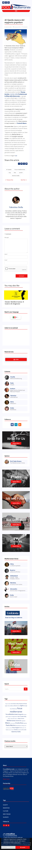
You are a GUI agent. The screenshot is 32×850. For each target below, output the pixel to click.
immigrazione (14, 716)
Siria (15, 172)
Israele (22, 716)
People (12, 384)
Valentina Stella (16, 731)
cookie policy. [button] (17, 843)
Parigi (23, 725)
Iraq (10, 172)
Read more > (6, 779)
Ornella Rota (19, 723)
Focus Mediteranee (13, 708)
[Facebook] (3, 2)
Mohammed (14, 576)
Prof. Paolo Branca (15, 461)
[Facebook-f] (4, 825)
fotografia (20, 714)
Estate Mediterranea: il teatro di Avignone (14, 303)
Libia (12, 718)
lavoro (9, 718)
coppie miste (7, 705)
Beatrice (12, 570)
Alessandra (13, 589)
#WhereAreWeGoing (16, 378)
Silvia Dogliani (16, 728)
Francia (25, 714)
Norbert (12, 388)
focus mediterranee (20, 169)
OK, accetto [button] (22, 847)
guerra (10, 716)
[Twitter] (6, 825)
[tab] (16, 359)
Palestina (25, 723)
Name (6, 254)
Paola (12, 383)
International (13, 397)
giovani (7, 716)
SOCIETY (5, 805)
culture (15, 706)
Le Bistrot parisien (15, 565)
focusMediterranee (12, 714)
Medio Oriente (21, 718)
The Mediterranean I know (17, 463)
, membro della (16, 94)
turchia (19, 729)
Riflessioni (13, 403)
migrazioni (23, 720)
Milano (7, 723)
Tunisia (16, 730)
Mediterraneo (11, 720)
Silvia (12, 402)
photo (25, 725)
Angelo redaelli (8, 703)
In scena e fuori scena (16, 584)
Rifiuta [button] (8, 847)
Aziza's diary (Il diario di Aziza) (20, 703)
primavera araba (9, 727)
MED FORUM (6, 814)
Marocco (16, 718)
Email (6, 260)
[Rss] (8, 2)
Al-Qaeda (8, 169)
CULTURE (5, 811)
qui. (16, 156)
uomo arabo (23, 729)
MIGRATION (18, 720)
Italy (25, 716)
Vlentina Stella (15, 175)
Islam (18, 716)
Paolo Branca (18, 725)
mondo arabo (12, 723)
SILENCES (6, 817)
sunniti (20, 172)
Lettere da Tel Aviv (15, 571)
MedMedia (13, 409)
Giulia (12, 408)
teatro (23, 727)
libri (13, 718)
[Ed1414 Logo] (16, 6)
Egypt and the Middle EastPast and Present (17, 391)
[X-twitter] (6, 2)
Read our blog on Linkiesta (13, 617)
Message (7, 237)
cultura (11, 705)
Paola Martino (11, 725)
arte (12, 703)
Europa (25, 705)
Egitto (22, 706)
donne (18, 705)
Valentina (13, 395)
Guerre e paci (13, 596)
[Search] (25, 689)
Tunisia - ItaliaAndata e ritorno (14, 578)
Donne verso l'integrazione (17, 590)
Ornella (12, 377)
